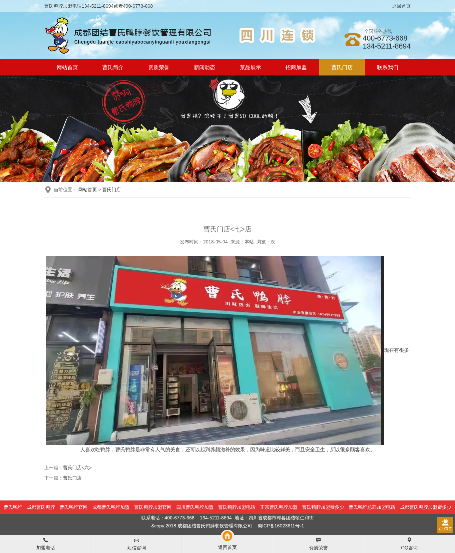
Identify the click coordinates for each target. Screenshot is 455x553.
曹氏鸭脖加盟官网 (153, 507)
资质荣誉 (159, 67)
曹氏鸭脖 (13, 507)
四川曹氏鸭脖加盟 (195, 507)
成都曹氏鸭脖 (41, 507)
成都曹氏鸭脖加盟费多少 (425, 507)
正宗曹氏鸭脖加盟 (278, 507)
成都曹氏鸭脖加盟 (111, 507)
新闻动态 (204, 67)
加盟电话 (45, 547)
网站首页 (67, 67)
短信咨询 (136, 547)
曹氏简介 (113, 67)
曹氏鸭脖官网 (74, 507)
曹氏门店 (342, 67)
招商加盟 (296, 67)
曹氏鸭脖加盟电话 (236, 507)
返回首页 (401, 6)
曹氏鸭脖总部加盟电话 (372, 507)
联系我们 (387, 67)
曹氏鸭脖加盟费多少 (323, 507)
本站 (249, 241)
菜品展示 (250, 67)
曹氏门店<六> (77, 467)
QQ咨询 (409, 547)
